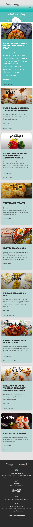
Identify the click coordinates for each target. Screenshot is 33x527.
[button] (30, 7)
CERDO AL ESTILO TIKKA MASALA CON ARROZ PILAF (15, 46)
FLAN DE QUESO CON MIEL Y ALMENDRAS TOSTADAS (16, 109)
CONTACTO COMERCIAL (16, 473)
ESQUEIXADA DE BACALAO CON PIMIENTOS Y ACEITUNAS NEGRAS (16, 156)
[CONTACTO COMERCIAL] (16, 470)
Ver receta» (7, 79)
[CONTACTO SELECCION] (16, 503)
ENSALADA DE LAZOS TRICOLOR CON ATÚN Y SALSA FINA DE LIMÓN (14, 388)
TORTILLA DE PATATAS (14, 203)
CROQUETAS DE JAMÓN (14, 433)
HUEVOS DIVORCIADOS (14, 248)
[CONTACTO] (16, 480)
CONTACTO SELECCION (16, 506)
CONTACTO (17, 483)
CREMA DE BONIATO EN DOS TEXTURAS (14, 341)
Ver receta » (7, 123)
